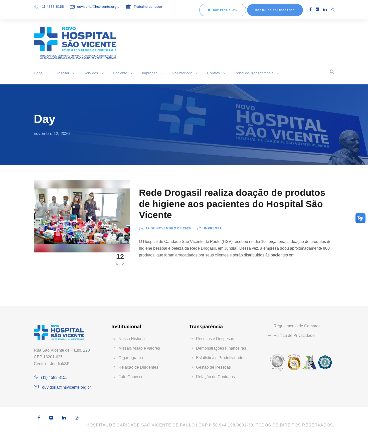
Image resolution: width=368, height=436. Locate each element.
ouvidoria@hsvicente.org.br (99, 7)
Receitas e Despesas (215, 339)
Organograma (130, 358)
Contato (213, 73)
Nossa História (131, 339)
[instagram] (332, 9)
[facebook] (310, 9)
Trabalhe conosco (148, 7)
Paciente (120, 73)
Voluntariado (182, 73)
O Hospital (60, 73)
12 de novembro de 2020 (168, 228)
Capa (38, 73)
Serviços (91, 73)
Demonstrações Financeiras (221, 348)
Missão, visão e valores (139, 348)
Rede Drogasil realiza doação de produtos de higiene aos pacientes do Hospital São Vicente (232, 204)
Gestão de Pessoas (213, 367)
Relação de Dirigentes (138, 367)
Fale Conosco (130, 377)
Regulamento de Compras (297, 326)
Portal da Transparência (254, 73)
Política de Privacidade (294, 335)
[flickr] (317, 9)
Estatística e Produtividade (219, 358)
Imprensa (149, 73)
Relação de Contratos (215, 377)
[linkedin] (325, 9)
